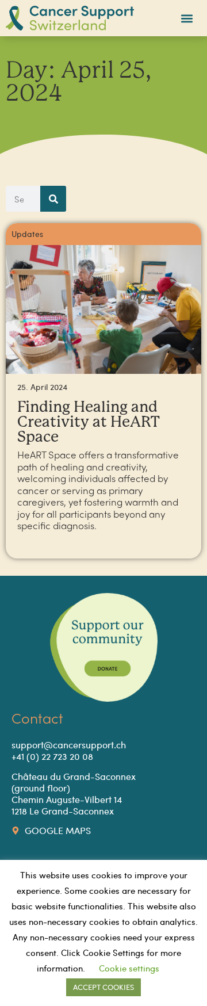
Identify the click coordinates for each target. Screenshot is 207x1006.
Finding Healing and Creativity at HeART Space (88, 422)
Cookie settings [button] (129, 968)
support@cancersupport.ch (69, 745)
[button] (187, 18)
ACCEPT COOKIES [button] (103, 987)
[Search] (53, 199)
